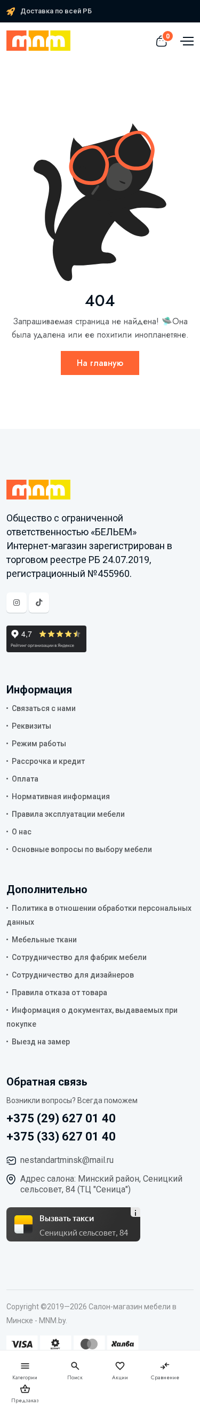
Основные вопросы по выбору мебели (82, 849)
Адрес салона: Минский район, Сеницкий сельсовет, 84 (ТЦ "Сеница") (101, 1184)
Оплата (25, 779)
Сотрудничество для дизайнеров (73, 975)
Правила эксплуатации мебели (68, 814)
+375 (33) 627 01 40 (61, 1136)
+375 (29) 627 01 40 (61, 1118)
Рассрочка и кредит (48, 761)
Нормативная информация (61, 796)
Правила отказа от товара (59, 992)
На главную (100, 363)
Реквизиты (31, 726)
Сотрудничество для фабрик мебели (79, 957)
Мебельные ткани (44, 939)
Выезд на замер (41, 1041)
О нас (21, 831)
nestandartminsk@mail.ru (67, 1160)
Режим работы (39, 743)
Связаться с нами (44, 708)
